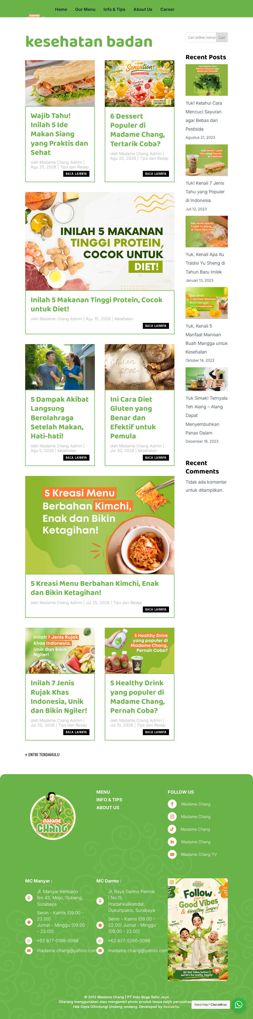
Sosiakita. (171, 1006)
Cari (222, 37)
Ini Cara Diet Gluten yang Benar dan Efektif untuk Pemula (133, 418)
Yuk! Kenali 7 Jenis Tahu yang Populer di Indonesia (205, 191)
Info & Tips (115, 9)
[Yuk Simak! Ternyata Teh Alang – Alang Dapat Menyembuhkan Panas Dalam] (207, 380)
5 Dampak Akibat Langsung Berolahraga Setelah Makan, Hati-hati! (60, 418)
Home (61, 9)
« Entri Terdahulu (42, 754)
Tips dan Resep (74, 166)
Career (167, 9)
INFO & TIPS (109, 799)
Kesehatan (123, 318)
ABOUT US (107, 807)
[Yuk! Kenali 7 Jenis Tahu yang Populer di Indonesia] (207, 161)
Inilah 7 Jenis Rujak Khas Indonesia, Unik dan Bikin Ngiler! (59, 697)
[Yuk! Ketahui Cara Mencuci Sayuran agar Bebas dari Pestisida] (207, 81)
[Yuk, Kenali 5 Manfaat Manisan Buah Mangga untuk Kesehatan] (207, 304)
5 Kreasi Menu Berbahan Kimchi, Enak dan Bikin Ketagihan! (95, 588)
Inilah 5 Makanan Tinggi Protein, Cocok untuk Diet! (97, 304)
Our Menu (85, 9)
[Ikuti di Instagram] (172, 882)
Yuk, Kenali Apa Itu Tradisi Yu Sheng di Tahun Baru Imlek (205, 263)
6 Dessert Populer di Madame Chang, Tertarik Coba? (137, 130)
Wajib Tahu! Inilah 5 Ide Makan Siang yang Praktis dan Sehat (59, 134)
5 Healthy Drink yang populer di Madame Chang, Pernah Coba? (137, 697)
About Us (142, 9)
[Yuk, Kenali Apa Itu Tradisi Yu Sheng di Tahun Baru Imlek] (207, 233)
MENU (103, 792)
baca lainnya (76, 174)
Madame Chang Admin (61, 162)
